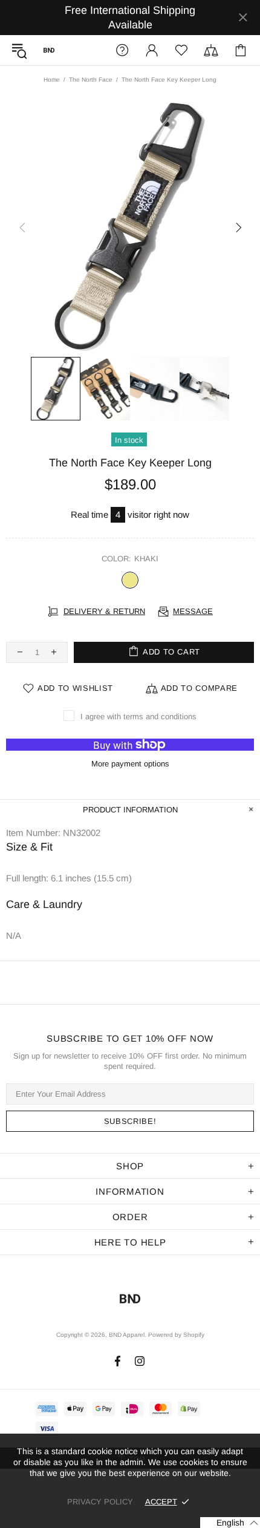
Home (52, 79)
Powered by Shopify (176, 1334)
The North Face (90, 79)
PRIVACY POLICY (100, 1501)
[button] (230, 1522)
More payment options (130, 763)
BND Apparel (49, 50)
